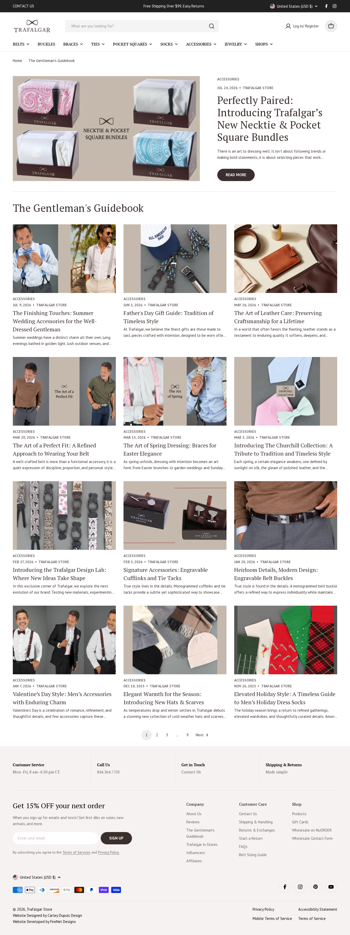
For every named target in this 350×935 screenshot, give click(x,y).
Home (17, 60)
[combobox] (142, 26)
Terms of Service (312, 918)
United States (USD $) (295, 6)
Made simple (277, 771)
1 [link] (147, 734)
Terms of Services (76, 852)
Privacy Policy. (108, 852)
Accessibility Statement (317, 909)
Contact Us (191, 771)
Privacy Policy (263, 909)
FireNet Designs (63, 921)
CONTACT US (23, 6)
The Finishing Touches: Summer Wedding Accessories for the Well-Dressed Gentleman (55, 321)
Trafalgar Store (39, 909)
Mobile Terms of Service (272, 918)
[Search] (212, 26)
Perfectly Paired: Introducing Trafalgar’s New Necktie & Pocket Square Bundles (270, 118)
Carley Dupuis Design (65, 915)
